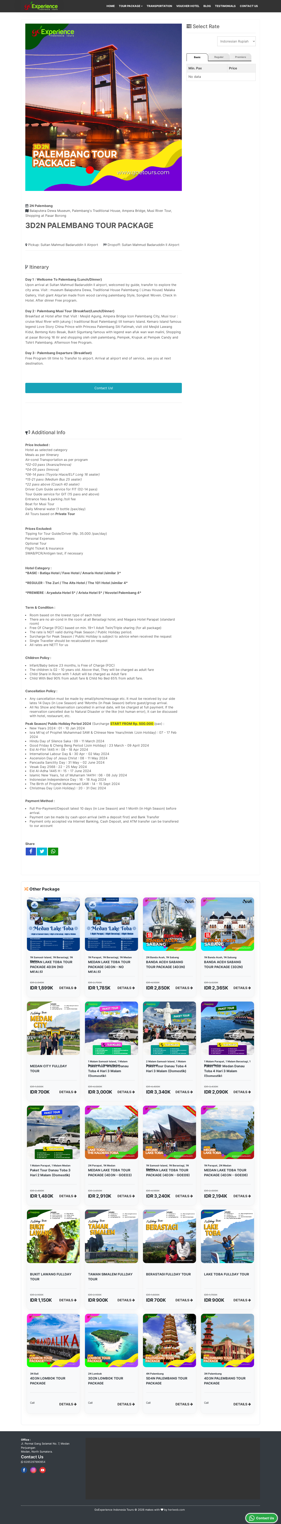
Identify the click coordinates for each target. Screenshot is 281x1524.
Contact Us (249, 6)
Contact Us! (103, 388)
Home (111, 6)
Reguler (219, 57)
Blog (207, 6)
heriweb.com (176, 1509)
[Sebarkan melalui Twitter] (42, 851)
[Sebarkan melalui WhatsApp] (53, 851)
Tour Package (129, 6)
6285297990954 (34, 1461)
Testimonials (225, 6)
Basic (197, 57)
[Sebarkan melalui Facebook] (31, 851)
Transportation (159, 6)
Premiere (240, 57)
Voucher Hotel (187, 6)
